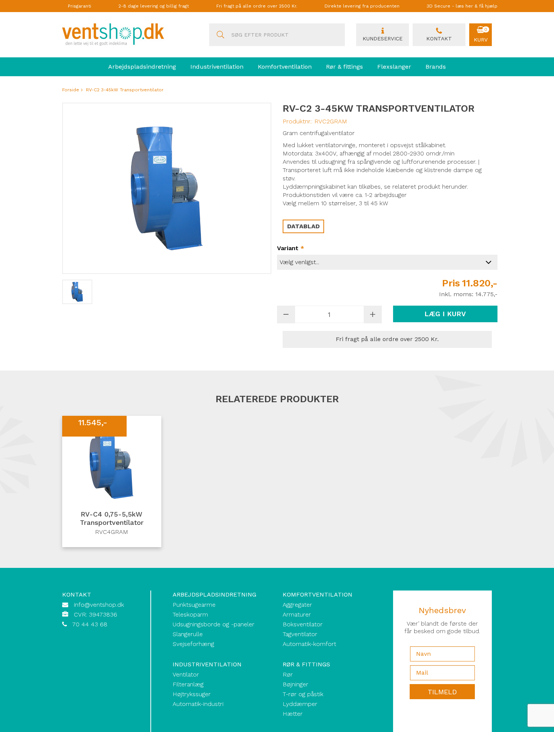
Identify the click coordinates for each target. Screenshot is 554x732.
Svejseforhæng (193, 643)
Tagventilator (300, 634)
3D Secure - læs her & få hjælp (462, 6)
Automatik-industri (198, 703)
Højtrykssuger (192, 694)
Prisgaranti (79, 6)
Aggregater (297, 604)
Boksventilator (303, 624)
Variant (290, 248)
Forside (70, 89)
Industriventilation (216, 66)
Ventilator (186, 674)
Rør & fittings (344, 66)
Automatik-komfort (309, 643)
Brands (435, 66)
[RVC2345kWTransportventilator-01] (77, 292)
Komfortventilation (285, 66)
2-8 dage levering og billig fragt (153, 6)
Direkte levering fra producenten (361, 6)
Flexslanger (394, 66)
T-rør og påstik (303, 694)
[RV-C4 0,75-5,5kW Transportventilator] (111, 461)
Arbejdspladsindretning (142, 66)
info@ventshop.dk (99, 604)
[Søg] (220, 34)
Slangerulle (188, 634)
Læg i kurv (445, 314)
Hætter (293, 713)
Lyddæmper (300, 703)
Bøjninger (295, 684)
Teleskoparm (190, 614)
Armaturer (297, 614)
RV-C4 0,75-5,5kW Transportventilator (112, 518)
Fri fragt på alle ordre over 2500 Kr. (256, 6)
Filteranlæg (188, 684)
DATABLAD (303, 226)
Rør (288, 674)
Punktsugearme (194, 604)
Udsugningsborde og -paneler (213, 624)
